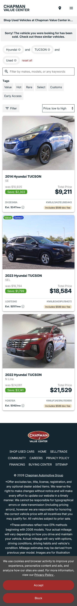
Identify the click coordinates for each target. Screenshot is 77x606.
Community (17, 458)
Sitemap (61, 464)
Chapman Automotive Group (44, 475)
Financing (17, 464)
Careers (36, 458)
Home (42, 451)
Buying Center (40, 464)
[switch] (71, 8)
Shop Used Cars (21, 451)
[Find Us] (60, 8)
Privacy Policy (57, 458)
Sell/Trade (59, 451)
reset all (27, 60)
